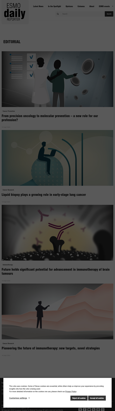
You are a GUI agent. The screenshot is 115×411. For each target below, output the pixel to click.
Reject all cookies (79, 398)
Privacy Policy (70, 391)
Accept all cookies (97, 398)
